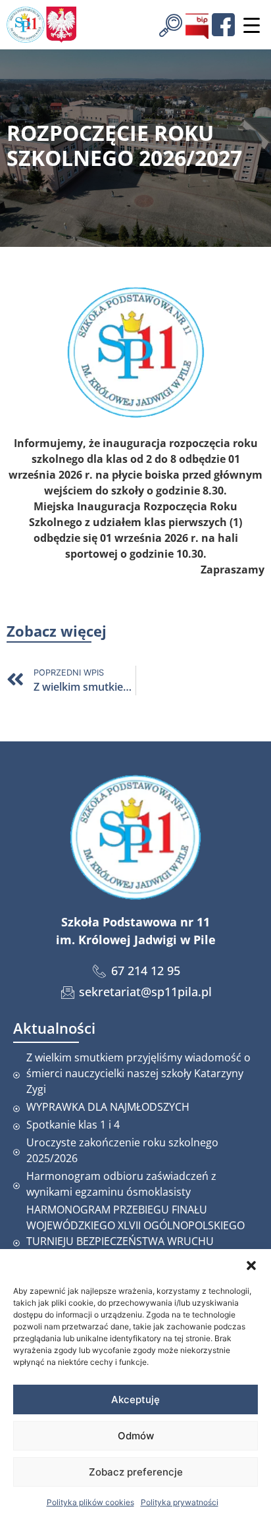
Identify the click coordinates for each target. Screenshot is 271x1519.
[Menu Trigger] (251, 25)
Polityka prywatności (179, 1502)
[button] (251, 1265)
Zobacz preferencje (136, 1472)
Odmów (136, 1435)
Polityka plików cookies (90, 1502)
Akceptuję (135, 1399)
